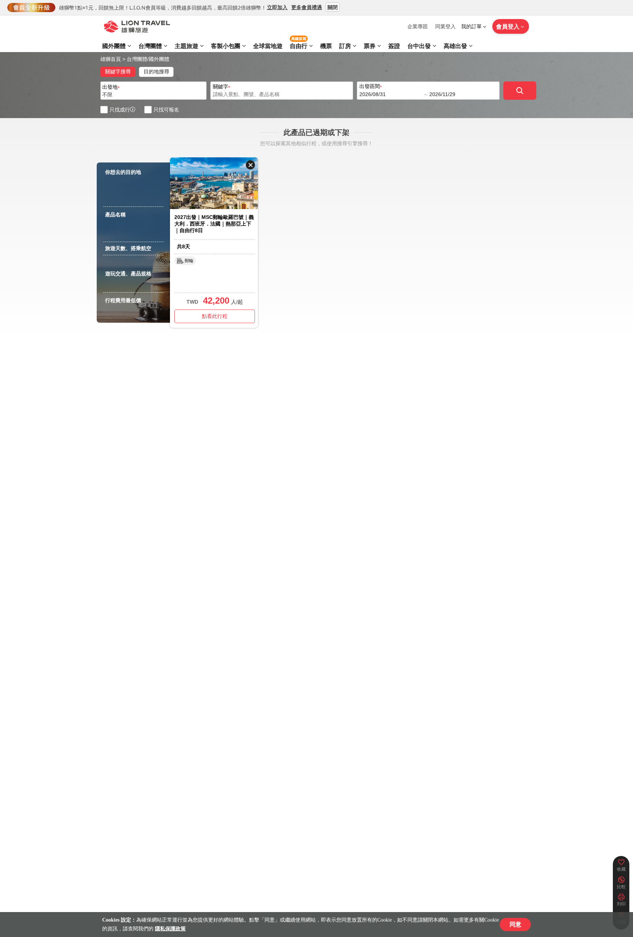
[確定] (519, 90)
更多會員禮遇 (306, 6)
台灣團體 (137, 59)
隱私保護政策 (170, 928)
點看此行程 (214, 316)
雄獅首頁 (110, 59)
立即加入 (277, 6)
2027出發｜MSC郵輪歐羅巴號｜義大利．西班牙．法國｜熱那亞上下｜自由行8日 (214, 223)
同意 (515, 924)
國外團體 (159, 59)
